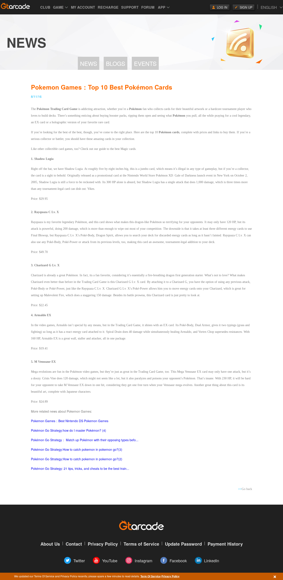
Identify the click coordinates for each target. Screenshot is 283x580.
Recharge (108, 7)
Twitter (79, 560)
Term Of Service (150, 576)
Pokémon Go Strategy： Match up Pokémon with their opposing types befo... (84, 440)
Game (58, 7)
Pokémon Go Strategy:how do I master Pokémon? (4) (68, 430)
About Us (50, 544)
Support (130, 7)
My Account (83, 7)
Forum (147, 7)
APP (161, 7)
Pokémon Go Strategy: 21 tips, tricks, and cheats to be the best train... (80, 468)
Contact (74, 544)
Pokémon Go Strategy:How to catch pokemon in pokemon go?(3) (76, 449)
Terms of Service (141, 544)
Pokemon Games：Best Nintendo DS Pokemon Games (69, 421)
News (88, 63)
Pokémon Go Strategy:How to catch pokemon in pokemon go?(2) (76, 459)
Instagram (143, 560)
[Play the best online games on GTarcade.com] (15, 6)
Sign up (246, 7)
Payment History (225, 544)
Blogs (115, 63)
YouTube (109, 560)
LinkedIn (211, 560)
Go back (245, 489)
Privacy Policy (170, 576)
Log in (222, 7)
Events (145, 63)
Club (45, 7)
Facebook (178, 560)
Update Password (183, 544)
